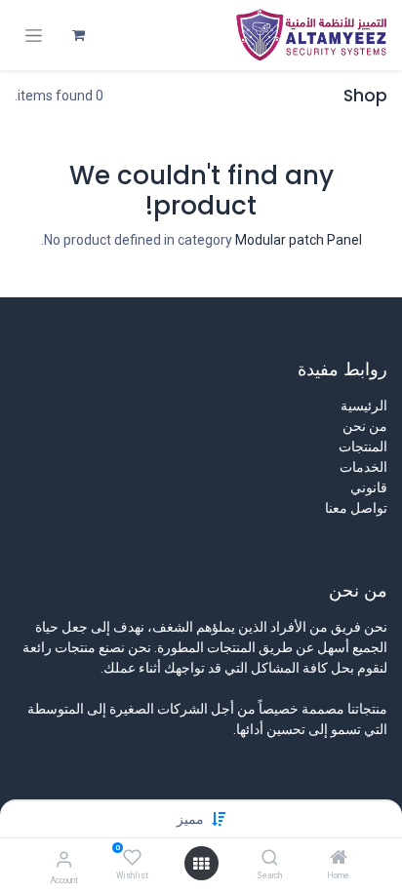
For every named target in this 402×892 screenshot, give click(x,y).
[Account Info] (64, 859)
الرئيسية (364, 405)
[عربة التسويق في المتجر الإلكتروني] (78, 35)
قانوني (368, 487)
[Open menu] (201, 863)
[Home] (338, 859)
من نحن (364, 426)
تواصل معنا (356, 508)
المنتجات (363, 446)
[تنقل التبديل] (34, 36)
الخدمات (363, 467)
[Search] (270, 859)
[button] (190, 818)
